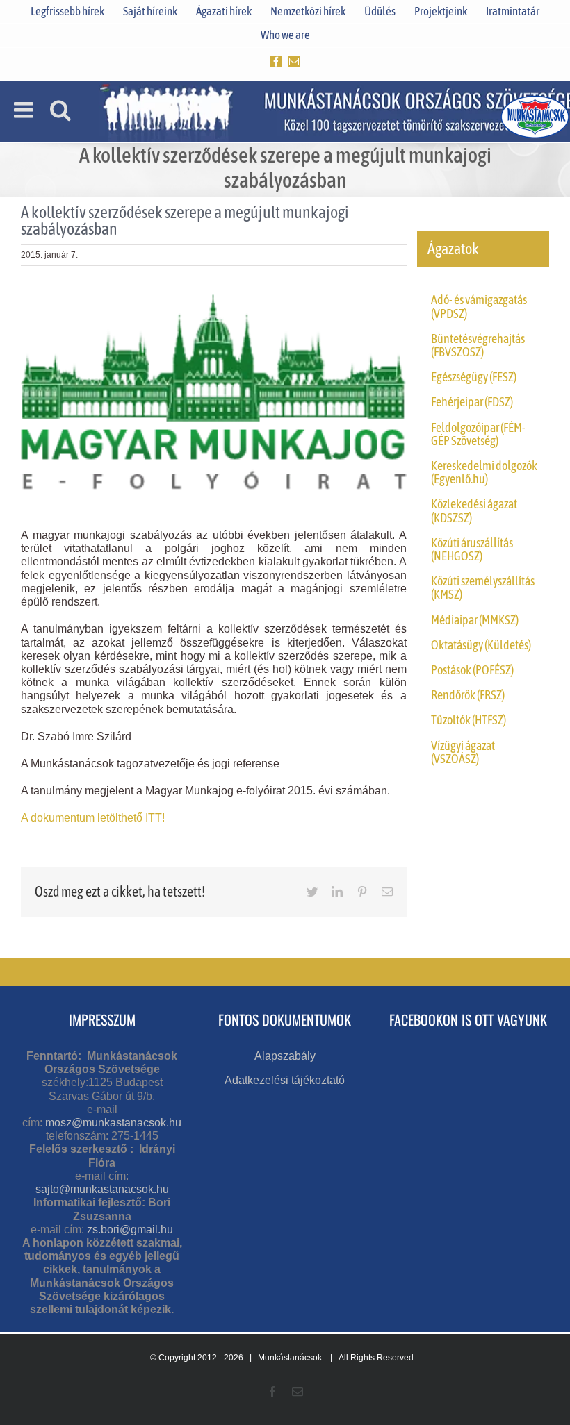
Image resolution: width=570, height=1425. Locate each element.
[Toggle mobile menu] (25, 110)
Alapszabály (285, 1056)
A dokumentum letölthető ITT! (93, 818)
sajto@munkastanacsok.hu (102, 1189)
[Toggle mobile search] (60, 110)
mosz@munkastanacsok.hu (113, 1122)
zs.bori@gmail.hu (130, 1229)
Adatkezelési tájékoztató (285, 1080)
